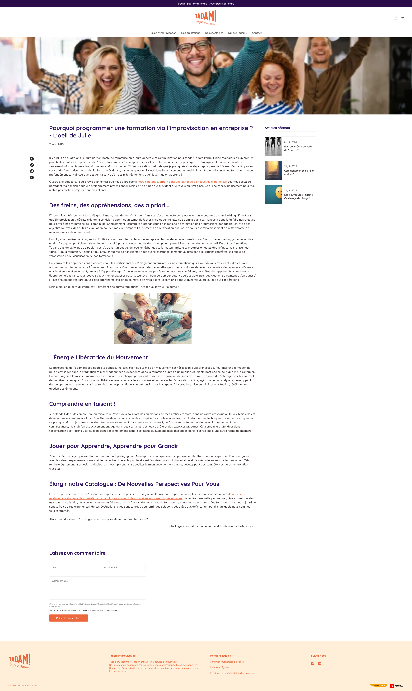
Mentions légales (219, 667)
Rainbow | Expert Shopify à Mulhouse (397, 686)
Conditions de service (120, 604)
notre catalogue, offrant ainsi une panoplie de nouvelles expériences (182, 182)
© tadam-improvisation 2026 (23, 686)
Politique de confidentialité (94, 604)
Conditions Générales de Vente (227, 661)
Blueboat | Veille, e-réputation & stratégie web (378, 685)
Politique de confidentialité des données (232, 673)
